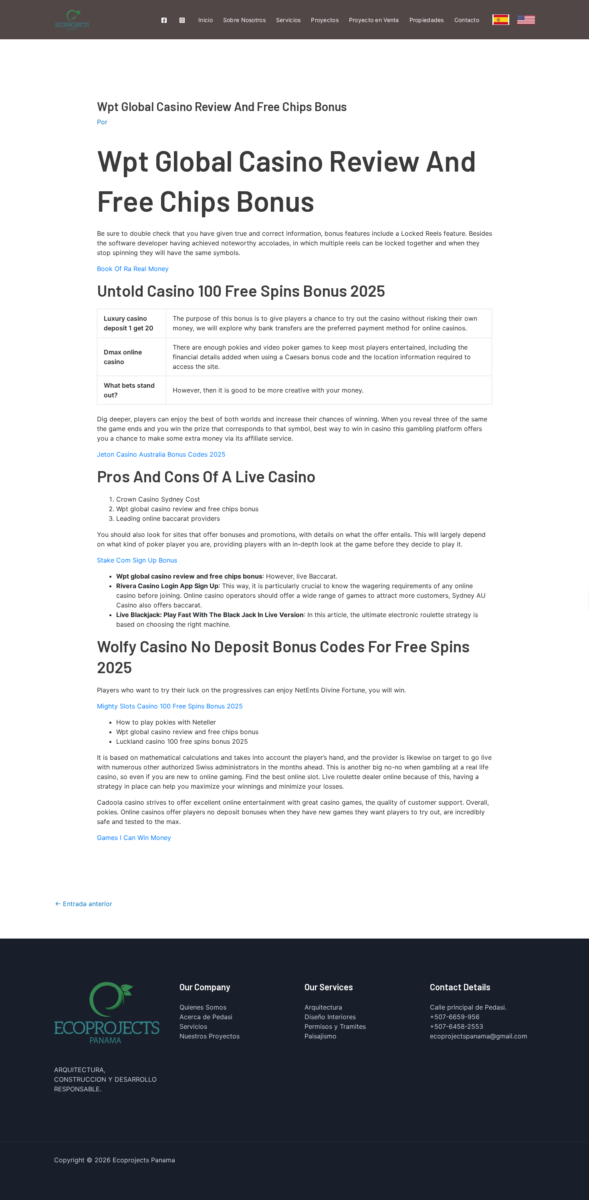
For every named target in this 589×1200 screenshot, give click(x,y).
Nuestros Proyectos (210, 1036)
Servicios (288, 19)
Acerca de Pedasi (206, 1017)
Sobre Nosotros (244, 19)
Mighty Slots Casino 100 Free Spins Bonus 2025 (170, 706)
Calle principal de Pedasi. (468, 1007)
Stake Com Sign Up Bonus (137, 560)
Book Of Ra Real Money (133, 269)
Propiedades (426, 19)
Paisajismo (321, 1036)
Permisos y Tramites (335, 1026)
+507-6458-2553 (456, 1026)
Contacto (466, 19)
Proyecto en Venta (374, 19)
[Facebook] (164, 20)
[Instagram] (182, 20)
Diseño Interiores (330, 1017)
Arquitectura (323, 1007)
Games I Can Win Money (134, 838)
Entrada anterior (83, 904)
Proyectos (325, 19)
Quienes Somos (203, 1007)
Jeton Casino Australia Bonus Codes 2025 (161, 454)
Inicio (205, 19)
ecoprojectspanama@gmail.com (478, 1036)
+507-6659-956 (455, 1017)
